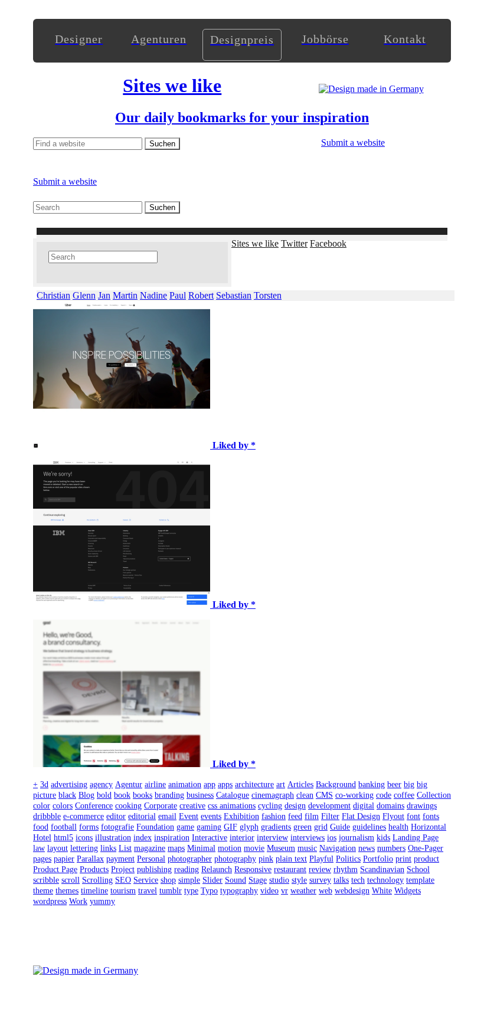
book (122, 795)
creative (192, 805)
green (302, 827)
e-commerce (83, 816)
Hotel (42, 837)
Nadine (153, 295)
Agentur (128, 784)
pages (42, 858)
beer (394, 784)
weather (303, 890)
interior (242, 837)
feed (295, 816)
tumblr (170, 890)
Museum (281, 848)
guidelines (369, 827)
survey (320, 880)
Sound (235, 880)
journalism (356, 837)
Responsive (253, 869)
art (280, 784)
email (167, 816)
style (299, 880)
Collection (434, 795)
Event (188, 816)
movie (254, 848)
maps (176, 848)
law (39, 848)
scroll (70, 880)
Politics (348, 858)
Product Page (55, 869)
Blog (86, 795)
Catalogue (232, 795)
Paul (177, 295)
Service (145, 880)
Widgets (407, 890)
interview (272, 837)
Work (78, 901)
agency (101, 784)
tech (358, 880)
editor (116, 816)
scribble (46, 880)
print (403, 858)
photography (235, 858)
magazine (149, 848)
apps (225, 784)
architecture (254, 784)
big (409, 784)
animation (184, 784)
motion (229, 848)
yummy (102, 901)
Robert (201, 295)
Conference (94, 805)
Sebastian (233, 295)
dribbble (47, 816)
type (191, 890)
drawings (422, 805)
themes (67, 890)
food (40, 827)
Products (94, 869)
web (325, 890)
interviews (307, 837)
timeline (94, 890)
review (320, 869)
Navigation (337, 848)
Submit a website (353, 142)
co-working (354, 795)
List (125, 848)
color (41, 805)
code (383, 795)
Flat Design (361, 816)
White (382, 890)
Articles (300, 784)
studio (279, 880)
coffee (404, 795)
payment (120, 858)
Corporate (160, 805)
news (366, 848)
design (295, 805)
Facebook (328, 243)
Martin (125, 295)
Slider (212, 880)
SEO (123, 880)
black (67, 795)
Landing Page (416, 837)
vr (284, 890)
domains (390, 805)
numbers (391, 848)
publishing (154, 869)
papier (64, 858)
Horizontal (428, 827)
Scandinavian (382, 869)
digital (363, 805)
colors (63, 805)
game (185, 827)
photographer (190, 858)
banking (371, 784)
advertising (69, 784)
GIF (230, 827)
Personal (151, 858)
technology (385, 880)
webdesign (352, 890)
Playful (321, 858)
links (108, 848)
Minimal (201, 848)
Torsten (268, 295)
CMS (324, 795)
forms (89, 827)
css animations (232, 805)
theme (43, 890)
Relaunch (216, 869)
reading (186, 869)
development (329, 805)
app (209, 784)
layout (57, 848)
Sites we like (255, 243)
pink (266, 858)
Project (123, 869)
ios (331, 837)
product (426, 858)
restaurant (290, 869)
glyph (249, 827)
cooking (128, 805)
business (200, 795)
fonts (431, 816)
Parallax (90, 858)
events (211, 816)
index (142, 837)
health (398, 827)
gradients (276, 827)
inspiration (171, 837)
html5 (63, 837)
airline (155, 784)
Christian (53, 295)
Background (336, 784)
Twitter (294, 243)
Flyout (393, 816)
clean (304, 795)
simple (189, 880)
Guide (340, 827)
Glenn (84, 295)
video (269, 890)
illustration (113, 837)
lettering (84, 848)
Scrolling (97, 880)
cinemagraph (272, 795)
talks (341, 880)
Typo (209, 890)
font (413, 816)
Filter (330, 816)
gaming (209, 827)
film (312, 816)
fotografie (117, 827)
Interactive (209, 837)
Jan (104, 295)
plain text (291, 858)
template (420, 880)
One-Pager (425, 848)
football (64, 827)
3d (44, 784)
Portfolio (378, 858)
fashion (273, 816)
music (307, 848)
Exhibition (241, 816)
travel (147, 890)
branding (169, 795)
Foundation (155, 827)
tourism (123, 890)
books (142, 795)
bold (104, 795)
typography (239, 890)
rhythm (345, 869)
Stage (257, 880)
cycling (270, 805)
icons (84, 837)
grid (321, 827)
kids (383, 837)
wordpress (50, 901)
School (418, 869)
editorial (142, 816)
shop (168, 880)
